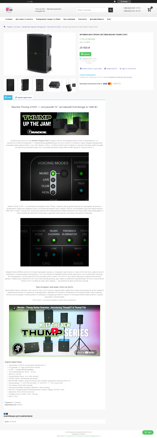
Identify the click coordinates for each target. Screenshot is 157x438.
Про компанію (69, 19)
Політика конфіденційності (91, 436)
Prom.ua (89, 432)
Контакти (82, 19)
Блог (109, 19)
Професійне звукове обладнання (34, 27)
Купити (86, 54)
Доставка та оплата (24, 19)
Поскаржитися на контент (73, 436)
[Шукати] (110, 10)
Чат (149, 432)
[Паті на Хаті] (9, 10)
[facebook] (5, 414)
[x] (7, 414)
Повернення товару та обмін (48, 19)
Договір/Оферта (97, 19)
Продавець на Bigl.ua (78, 434)
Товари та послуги (13, 27)
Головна (8, 19)
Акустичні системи (54, 27)
